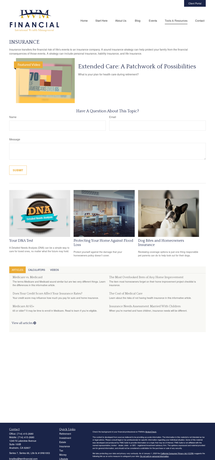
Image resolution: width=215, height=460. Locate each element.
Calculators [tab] (36, 269)
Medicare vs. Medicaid (27, 277)
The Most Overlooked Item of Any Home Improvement (146, 277)
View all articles (22, 323)
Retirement (65, 433)
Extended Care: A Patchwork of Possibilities (137, 66)
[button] (84, 20)
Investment (65, 438)
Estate (62, 442)
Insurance (64, 446)
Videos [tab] (54, 269)
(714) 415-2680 (25, 433)
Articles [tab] (17, 269)
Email (112, 117)
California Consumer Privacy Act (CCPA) (177, 453)
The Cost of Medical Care (125, 293)
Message (14, 139)
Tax (61, 450)
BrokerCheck (150, 431)
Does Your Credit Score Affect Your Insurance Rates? (47, 293)
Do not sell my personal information (154, 456)
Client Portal (194, 3)
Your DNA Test (21, 241)
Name (12, 117)
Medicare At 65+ (23, 306)
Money (63, 454)
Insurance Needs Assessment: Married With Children (145, 306)
